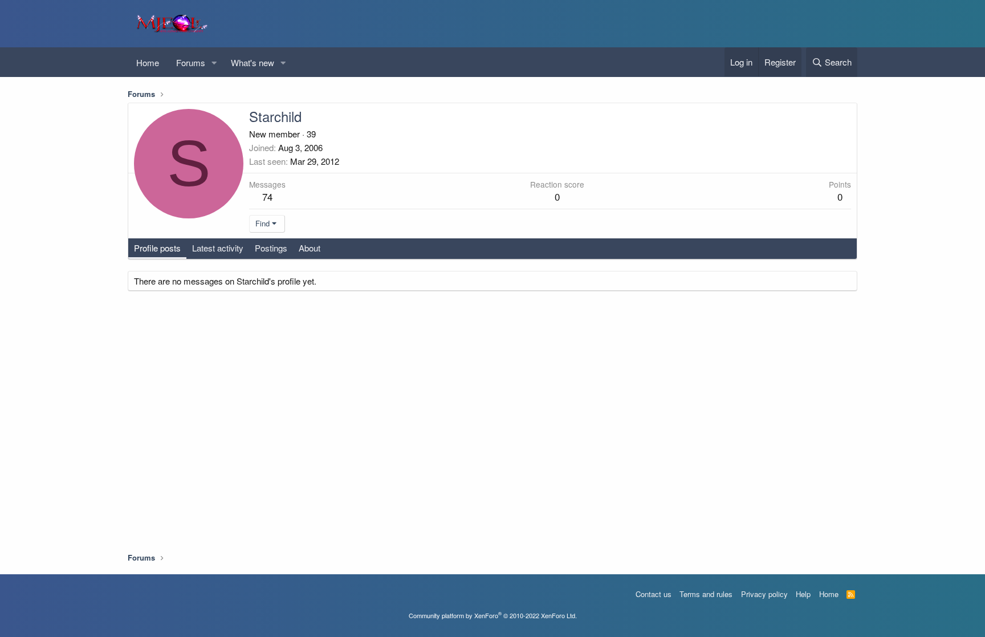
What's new (252, 62)
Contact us (653, 594)
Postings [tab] (271, 248)
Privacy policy (764, 594)
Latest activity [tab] (217, 248)
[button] (214, 62)
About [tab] (309, 248)
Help (803, 594)
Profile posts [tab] (157, 248)
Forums (190, 62)
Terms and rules (705, 594)
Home (147, 62)
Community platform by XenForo (493, 615)
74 (267, 196)
